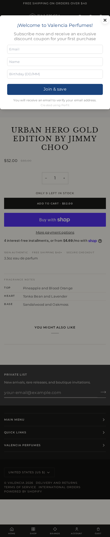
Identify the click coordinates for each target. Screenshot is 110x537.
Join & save (54, 89)
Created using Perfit (55, 105)
